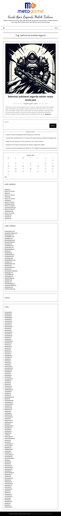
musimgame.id (8, 355)
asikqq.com (7, 189)
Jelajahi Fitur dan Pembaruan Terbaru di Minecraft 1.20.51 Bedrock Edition (24, 141)
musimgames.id (9, 341)
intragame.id (8, 393)
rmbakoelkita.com (9, 245)
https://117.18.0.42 (10, 198)
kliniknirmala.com (9, 272)
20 (30, 168)
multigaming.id (8, 481)
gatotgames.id (8, 407)
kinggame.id (8, 505)
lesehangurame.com (10, 231)
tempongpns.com (9, 234)
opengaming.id (8, 366)
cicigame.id (7, 434)
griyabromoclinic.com (10, 289)
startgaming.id (8, 321)
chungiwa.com (8, 262)
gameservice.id (8, 420)
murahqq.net (8, 200)
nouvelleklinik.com (9, 274)
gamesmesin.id (8, 326)
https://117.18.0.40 (10, 213)
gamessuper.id (8, 332)
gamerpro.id (8, 463)
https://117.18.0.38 (10, 205)
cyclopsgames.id (9, 443)
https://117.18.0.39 (10, 195)
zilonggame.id (8, 371)
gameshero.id (8, 324)
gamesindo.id (8, 328)
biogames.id (8, 384)
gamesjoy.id (8, 440)
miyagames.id (8, 406)
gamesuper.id (8, 351)
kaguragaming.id (9, 467)
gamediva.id (8, 350)
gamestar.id (8, 353)
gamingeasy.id (8, 465)
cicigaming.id (8, 411)
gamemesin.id (8, 346)
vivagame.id (8, 359)
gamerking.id (8, 461)
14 (38, 166)
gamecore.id (8, 344)
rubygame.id (8, 373)
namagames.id (8, 342)
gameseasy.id (8, 485)
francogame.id (8, 427)
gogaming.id (8, 476)
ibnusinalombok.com (10, 283)
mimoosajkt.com (9, 258)
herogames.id (8, 333)
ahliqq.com (7, 193)
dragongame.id (8, 507)
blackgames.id (8, 409)
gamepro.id (7, 503)
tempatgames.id (9, 389)
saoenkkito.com (8, 238)
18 (15, 168)
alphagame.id (8, 433)
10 (8, 166)
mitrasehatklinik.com (10, 267)
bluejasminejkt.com (9, 249)
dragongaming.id (9, 478)
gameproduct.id (9, 422)
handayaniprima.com (10, 240)
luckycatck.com (8, 243)
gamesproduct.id (9, 404)
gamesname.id (8, 489)
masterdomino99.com (10, 207)
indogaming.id (8, 315)
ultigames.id (8, 492)
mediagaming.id (9, 449)
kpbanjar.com (8, 269)
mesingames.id (8, 335)
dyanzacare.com (9, 287)
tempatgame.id (8, 402)
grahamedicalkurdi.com (10, 285)
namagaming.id (8, 317)
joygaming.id (8, 451)
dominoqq (7, 297)
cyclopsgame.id (8, 456)
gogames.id (8, 490)
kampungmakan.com (10, 242)
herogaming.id (8, 312)
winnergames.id (9, 368)
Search (7, 122)
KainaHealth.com (9, 276)
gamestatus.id (8, 501)
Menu (56, 28)
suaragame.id (8, 391)
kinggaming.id (8, 474)
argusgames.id (8, 369)
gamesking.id (8, 487)
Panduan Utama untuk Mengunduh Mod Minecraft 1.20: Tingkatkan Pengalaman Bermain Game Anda (31, 148)
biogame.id (7, 398)
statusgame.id (8, 323)
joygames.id (8, 442)
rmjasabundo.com (9, 256)
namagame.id (8, 362)
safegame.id (8, 380)
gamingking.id (8, 471)
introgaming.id (8, 388)
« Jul (6, 176)
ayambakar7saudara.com (11, 233)
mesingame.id (8, 357)
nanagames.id (8, 452)
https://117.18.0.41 (10, 202)
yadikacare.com (8, 279)
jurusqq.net (7, 196)
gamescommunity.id (10, 438)
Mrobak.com (8, 251)
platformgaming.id (9, 472)
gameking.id (8, 499)
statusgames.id (8, 496)
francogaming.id (9, 416)
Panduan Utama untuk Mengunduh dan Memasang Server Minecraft (23, 134)
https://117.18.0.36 (10, 191)
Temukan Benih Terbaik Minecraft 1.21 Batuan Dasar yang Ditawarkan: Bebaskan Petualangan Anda (31, 138)
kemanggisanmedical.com (11, 270)
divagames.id (8, 337)
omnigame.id (8, 395)
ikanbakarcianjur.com (10, 263)
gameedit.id (8, 424)
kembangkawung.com (10, 260)
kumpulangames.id (9, 397)
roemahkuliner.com (9, 236)
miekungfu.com (8, 252)
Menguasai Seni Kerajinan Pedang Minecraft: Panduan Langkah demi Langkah (25, 144)
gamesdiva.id (8, 330)
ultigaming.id (8, 480)
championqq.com (9, 211)
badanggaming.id (9, 425)
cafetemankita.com (9, 254)
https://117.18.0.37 (10, 209)
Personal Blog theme (47, 514)
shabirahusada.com (9, 278)
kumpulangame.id (9, 400)
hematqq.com (8, 214)
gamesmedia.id (8, 445)
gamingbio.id (8, 382)
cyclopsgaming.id (9, 454)
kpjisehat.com (8, 265)
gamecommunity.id (9, 458)
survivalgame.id (8, 379)
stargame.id (8, 364)
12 (23, 166)
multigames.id (8, 494)
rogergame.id (8, 431)
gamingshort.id (8, 415)
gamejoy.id (7, 460)
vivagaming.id (8, 319)
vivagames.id (8, 339)
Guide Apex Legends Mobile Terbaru (30, 17)
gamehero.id (8, 348)
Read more (48, 114)
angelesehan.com (9, 247)
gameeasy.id (8, 498)
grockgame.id (8, 377)
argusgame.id (8, 375)
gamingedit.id (8, 413)
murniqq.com (8, 216)
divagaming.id (8, 314)
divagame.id (8, 360)
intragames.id (8, 386)
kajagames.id (8, 447)
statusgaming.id (9, 483)
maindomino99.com (10, 204)
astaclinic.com (8, 281)
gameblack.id (8, 429)
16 (52, 166)
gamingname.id (8, 469)
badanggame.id (8, 436)
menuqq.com (8, 218)
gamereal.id (8, 418)
